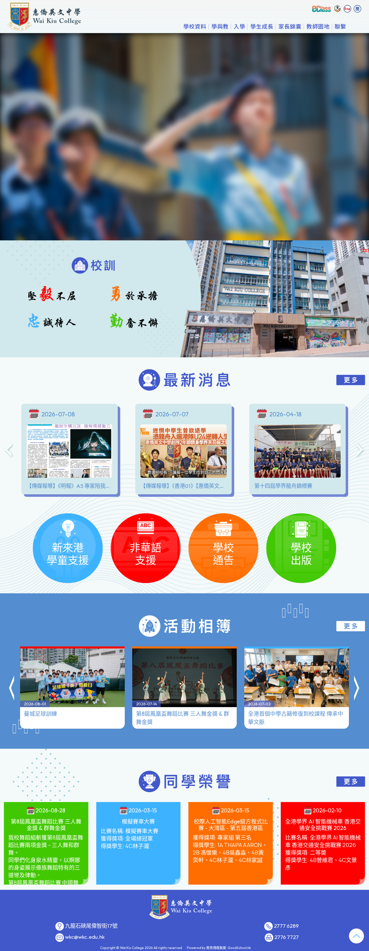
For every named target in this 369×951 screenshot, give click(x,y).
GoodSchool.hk (239, 948)
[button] (12, 689)
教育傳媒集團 (216, 948)
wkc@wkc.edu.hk (85, 937)
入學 (239, 26)
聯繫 (340, 26)
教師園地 (318, 26)
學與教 (220, 26)
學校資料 (194, 26)
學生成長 (261, 26)
